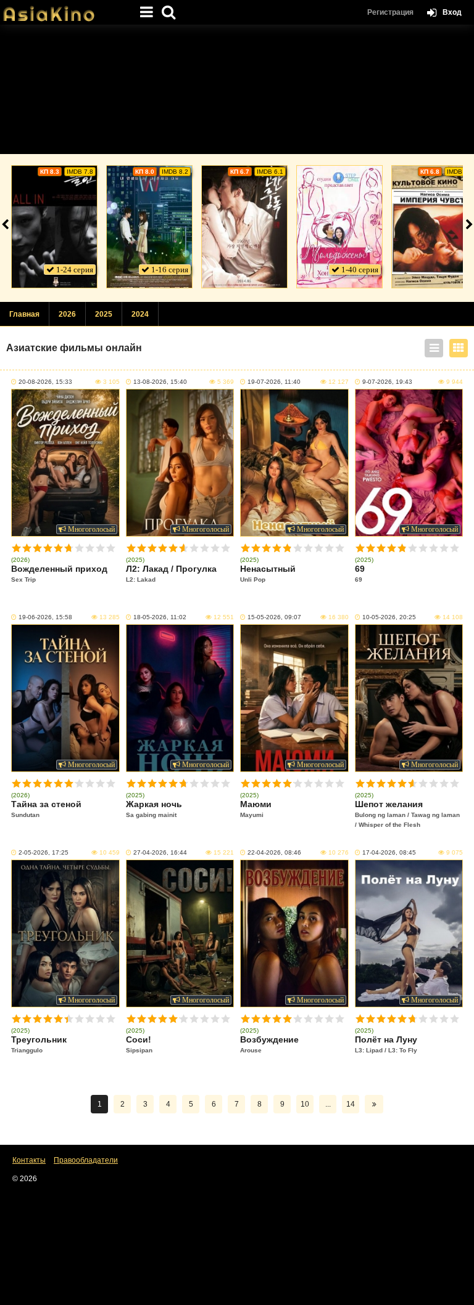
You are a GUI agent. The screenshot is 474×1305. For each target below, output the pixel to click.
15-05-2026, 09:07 (274, 617)
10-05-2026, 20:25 (389, 617)
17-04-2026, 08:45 (389, 852)
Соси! (139, 1044)
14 (350, 1104)
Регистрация (390, 12)
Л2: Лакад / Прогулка (171, 573)
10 (111, 548)
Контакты (29, 1160)
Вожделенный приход (59, 573)
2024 (140, 314)
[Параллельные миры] (149, 226)
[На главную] (61, 9)
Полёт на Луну (386, 1044)
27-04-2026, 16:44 (160, 852)
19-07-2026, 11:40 (274, 381)
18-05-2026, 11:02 (159, 617)
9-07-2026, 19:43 (387, 381)
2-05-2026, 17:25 (44, 852)
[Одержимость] (244, 226)
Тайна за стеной (46, 808)
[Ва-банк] (54, 226)
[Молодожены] (339, 226)
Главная (24, 314)
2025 (103, 314)
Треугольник (39, 1044)
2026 (67, 314)
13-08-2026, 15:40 (160, 381)
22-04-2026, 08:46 (274, 852)
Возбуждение (269, 1044)
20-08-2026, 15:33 (45, 381)
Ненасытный (268, 573)
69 (360, 573)
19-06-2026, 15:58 (45, 617)
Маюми (256, 808)
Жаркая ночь (154, 808)
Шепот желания (407, 813)
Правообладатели (86, 1160)
